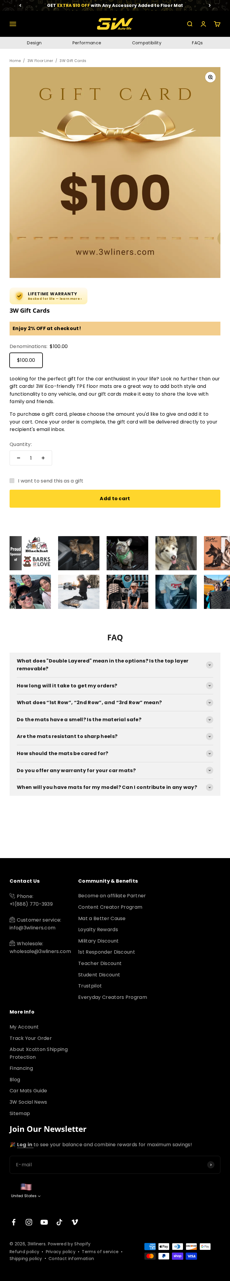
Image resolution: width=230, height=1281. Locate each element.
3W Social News (28, 1102)
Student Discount (99, 974)
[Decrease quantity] (18, 458)
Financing (21, 1068)
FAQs (197, 43)
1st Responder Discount (106, 952)
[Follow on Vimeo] (75, 1222)
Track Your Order (31, 1038)
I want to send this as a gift (50, 480)
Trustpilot (90, 985)
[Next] (210, 5)
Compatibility (146, 43)
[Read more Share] (30, 553)
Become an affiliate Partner (112, 895)
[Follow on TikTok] (59, 1222)
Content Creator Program (110, 907)
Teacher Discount (100, 963)
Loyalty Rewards (98, 929)
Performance (87, 43)
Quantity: (21, 444)
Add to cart (115, 498)
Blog (15, 1079)
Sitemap (20, 1113)
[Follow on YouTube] (44, 1222)
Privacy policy (60, 1252)
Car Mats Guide (28, 1090)
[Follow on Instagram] (29, 1222)
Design (34, 43)
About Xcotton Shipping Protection (39, 1053)
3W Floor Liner (40, 60)
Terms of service (100, 1252)
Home (15, 60)
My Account (24, 1026)
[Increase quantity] (43, 458)
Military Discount (98, 940)
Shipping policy (26, 1259)
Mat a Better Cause (102, 918)
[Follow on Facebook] (14, 1222)
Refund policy (24, 1252)
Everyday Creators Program (112, 997)
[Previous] (20, 5)
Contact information (71, 1259)
